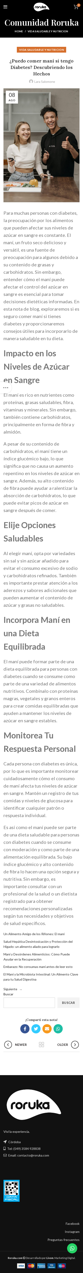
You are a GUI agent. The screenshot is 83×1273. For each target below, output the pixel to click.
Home (19, 31)
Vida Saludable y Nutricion (48, 31)
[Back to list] (41, 1044)
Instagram (72, 1232)
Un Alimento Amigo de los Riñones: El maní (34, 934)
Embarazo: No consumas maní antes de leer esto (38, 967)
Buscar (8, 994)
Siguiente (10, 989)
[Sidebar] (6, 387)
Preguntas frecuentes (63, 1240)
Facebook (73, 1223)
